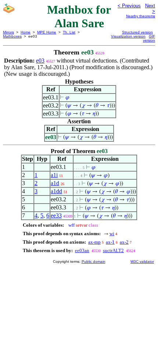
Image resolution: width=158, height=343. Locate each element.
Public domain (93, 261)
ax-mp (94, 242)
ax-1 (110, 242)
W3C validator (142, 261)
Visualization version (128, 36)
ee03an (82, 250)
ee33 (56, 215)
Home (25, 32)
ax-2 (124, 242)
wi (111, 233)
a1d (55, 183)
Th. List (69, 32)
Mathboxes (12, 36)
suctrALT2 (113, 250)
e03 (40, 60)
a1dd (56, 191)
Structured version (137, 32)
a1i (54, 175)
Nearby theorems (140, 16)
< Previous (129, 5)
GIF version (149, 38)
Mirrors (8, 32)
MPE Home (46, 32)
